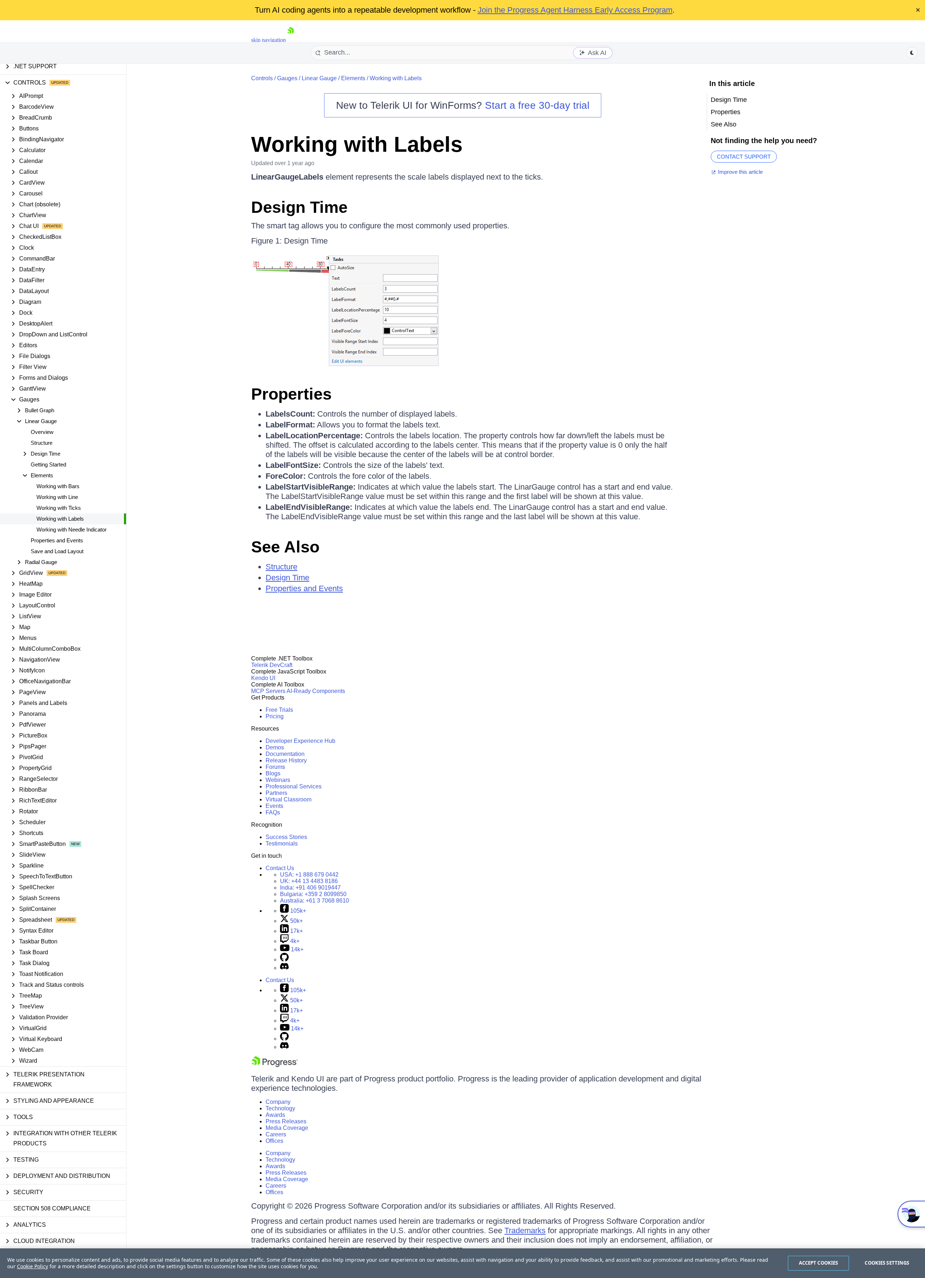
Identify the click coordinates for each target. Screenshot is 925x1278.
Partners (276, 793)
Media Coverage (287, 1128)
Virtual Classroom (288, 799)
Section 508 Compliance (52, 1208)
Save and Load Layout (57, 551)
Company (278, 1102)
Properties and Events (57, 540)
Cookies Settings (887, 1263)
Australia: (314, 901)
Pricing (275, 716)
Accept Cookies (818, 1263)
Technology (280, 1108)
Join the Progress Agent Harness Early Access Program (575, 9)
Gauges (287, 78)
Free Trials (279, 710)
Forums (275, 767)
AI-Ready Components (316, 691)
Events (274, 806)
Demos (275, 747)
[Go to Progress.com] (274, 1065)
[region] (462, 1263)
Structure (41, 443)
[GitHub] (284, 959)
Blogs (273, 773)
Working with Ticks (58, 508)
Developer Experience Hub (300, 741)
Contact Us (280, 868)
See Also (285, 547)
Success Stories (286, 837)
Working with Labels (60, 519)
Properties (291, 394)
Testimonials (282, 843)
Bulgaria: (313, 894)
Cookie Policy (32, 1266)
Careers (276, 1134)
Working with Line (57, 497)
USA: (309, 875)
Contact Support (744, 157)
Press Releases (286, 1121)
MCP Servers (268, 691)
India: (310, 888)
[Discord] (284, 968)
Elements (353, 78)
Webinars (278, 780)
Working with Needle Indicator (71, 529)
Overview (42, 432)
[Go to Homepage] (290, 40)
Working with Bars (57, 486)
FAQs (273, 812)
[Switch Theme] (912, 53)
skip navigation (268, 40)
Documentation (285, 754)
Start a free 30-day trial (537, 105)
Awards (275, 1115)
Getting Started (48, 464)
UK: (309, 881)
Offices (274, 1141)
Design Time (299, 207)
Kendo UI (263, 678)
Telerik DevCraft (271, 665)
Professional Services (294, 786)
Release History (286, 760)
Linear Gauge (319, 78)
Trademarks (525, 1230)
